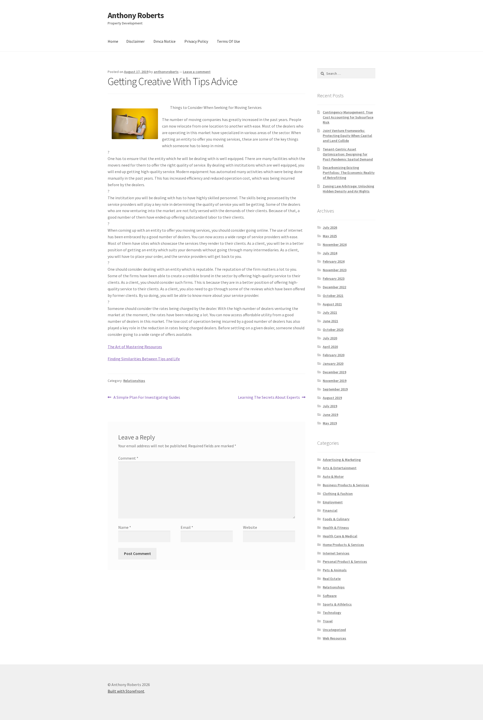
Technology (332, 612)
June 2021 (330, 321)
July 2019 (330, 406)
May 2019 (330, 423)
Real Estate (332, 578)
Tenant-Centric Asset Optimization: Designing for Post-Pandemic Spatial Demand (348, 154)
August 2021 (332, 304)
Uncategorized (334, 629)
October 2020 (333, 329)
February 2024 (333, 261)
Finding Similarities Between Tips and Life (144, 358)
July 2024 (330, 253)
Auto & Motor (333, 476)
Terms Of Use (228, 41)
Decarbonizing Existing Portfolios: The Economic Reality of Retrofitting (349, 172)
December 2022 (334, 287)
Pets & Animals (335, 570)
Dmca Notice (164, 41)
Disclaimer (135, 41)
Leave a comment (197, 71)
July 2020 (330, 338)
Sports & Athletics (337, 604)
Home (113, 41)
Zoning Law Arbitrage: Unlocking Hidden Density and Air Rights (348, 188)
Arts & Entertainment (339, 468)
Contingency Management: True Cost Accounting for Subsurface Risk (348, 117)
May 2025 (330, 236)
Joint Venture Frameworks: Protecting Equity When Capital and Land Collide (347, 135)
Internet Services (336, 553)
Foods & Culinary (336, 519)
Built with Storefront (126, 691)
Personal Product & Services (345, 561)
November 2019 (334, 380)
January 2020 (333, 363)
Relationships (134, 380)
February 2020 (333, 355)
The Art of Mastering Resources (135, 346)
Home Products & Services (343, 544)
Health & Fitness (336, 527)
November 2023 (334, 270)
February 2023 (333, 278)
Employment (333, 502)
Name (124, 527)
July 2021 (330, 312)
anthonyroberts (166, 71)
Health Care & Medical (340, 536)
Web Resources (334, 638)
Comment (128, 458)
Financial (330, 510)
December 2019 (334, 372)
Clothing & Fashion (338, 493)
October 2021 (333, 295)
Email (187, 527)
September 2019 (335, 389)
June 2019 (330, 414)
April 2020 (330, 346)
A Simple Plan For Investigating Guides (146, 397)
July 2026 (330, 227)
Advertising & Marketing (342, 459)
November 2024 (334, 244)
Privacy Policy (196, 41)
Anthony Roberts (136, 15)
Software (330, 595)
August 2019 (332, 397)
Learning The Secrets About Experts (269, 397)
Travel (328, 621)
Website (250, 527)
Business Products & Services (346, 485)
